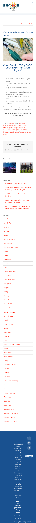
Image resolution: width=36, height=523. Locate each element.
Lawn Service (8, 316)
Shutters (6, 373)
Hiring (6, 292)
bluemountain (22, 123)
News (6, 328)
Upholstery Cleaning (11, 413)
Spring (6, 389)
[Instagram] (29, 443)
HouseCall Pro (8, 304)
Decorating (7, 259)
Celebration (8, 243)
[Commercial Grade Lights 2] (18, 49)
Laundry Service (9, 312)
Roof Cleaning (8, 356)
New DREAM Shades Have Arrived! (15, 183)
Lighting (11, 123)
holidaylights (15, 129)
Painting (6, 336)
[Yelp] (29, 448)
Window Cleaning (10, 417)
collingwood (6, 127)
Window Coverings (10, 421)
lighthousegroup (7, 131)
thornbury (30, 132)
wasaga (5, 134)
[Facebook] (29, 438)
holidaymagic (24, 129)
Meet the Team (9, 324)
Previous (24, 24)
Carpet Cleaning (9, 239)
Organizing (7, 332)
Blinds (6, 235)
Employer (7, 263)
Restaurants (8, 352)
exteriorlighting (7, 129)
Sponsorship (8, 385)
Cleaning (7, 255)
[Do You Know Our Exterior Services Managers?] (26, 167)
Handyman (7, 284)
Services (6, 369)
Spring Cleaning (9, 393)
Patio (5, 340)
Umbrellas (7, 405)
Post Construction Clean (12, 344)
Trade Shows (8, 401)
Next (30, 24)
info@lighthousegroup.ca (22, 522)
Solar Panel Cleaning (11, 381)
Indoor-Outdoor (9, 308)
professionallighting (8, 132)
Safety (6, 360)
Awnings (7, 227)
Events (6, 267)
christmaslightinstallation (10, 125)
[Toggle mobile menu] (32, 3)
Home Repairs (8, 300)
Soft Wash (7, 377)
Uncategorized (9, 409)
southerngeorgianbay (21, 132)
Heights (6, 288)
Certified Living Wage (11, 247)
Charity (6, 251)
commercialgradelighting (17, 127)
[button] (4, 167)
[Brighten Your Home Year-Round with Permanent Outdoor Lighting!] (9, 167)
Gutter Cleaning (9, 280)
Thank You (7, 397)
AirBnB (6, 219)
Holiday (6, 296)
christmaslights (22, 125)
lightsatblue (16, 131)
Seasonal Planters (10, 364)
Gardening (7, 275)
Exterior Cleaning (10, 271)
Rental (6, 348)
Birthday (6, 231)
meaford (22, 131)
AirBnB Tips (7, 223)
